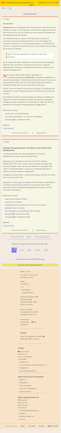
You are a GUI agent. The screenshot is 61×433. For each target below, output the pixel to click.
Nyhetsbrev (24, 324)
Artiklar (49, 2)
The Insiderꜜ (18, 182)
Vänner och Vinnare (26, 304)
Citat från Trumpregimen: (28, 388)
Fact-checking (9, 116)
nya (24, 351)
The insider (8, 217)
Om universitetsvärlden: (28, 371)
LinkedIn (46, 250)
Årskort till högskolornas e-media (30, 336)
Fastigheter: (24, 368)
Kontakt (41, 426)
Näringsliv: (24, 362)
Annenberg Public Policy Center (15, 205)
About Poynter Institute (12, 199)
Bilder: (23, 380)
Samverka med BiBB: (26, 297)
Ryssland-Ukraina (27, 292)
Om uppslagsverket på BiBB (29, 312)
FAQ (34, 322)
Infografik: (24, 382)
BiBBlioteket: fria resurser (29, 339)
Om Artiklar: (24, 275)
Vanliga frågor (24, 322)
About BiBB (54, 426)
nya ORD (23, 400)
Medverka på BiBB (26, 299)
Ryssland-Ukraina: (27, 416)
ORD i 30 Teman (23, 405)
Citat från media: (26, 385)
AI (23, 287)
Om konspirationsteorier (42, 237)
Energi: (23, 413)
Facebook (37, 250)
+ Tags (9, 8)
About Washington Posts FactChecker (17, 211)
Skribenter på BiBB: (28, 302)
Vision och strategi (26, 309)
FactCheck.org (9, 202)
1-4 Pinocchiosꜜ (28, 169)
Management (26, 290)
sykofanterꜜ (38, 88)
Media (29, 237)
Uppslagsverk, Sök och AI (28, 314)
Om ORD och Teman (26, 277)
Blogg (23, 426)
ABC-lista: (21, 354)
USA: (22, 419)
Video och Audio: (26, 391)
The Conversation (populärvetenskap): (33, 365)
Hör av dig (41, 259)
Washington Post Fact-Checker (15, 208)
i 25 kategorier (25, 357)
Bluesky (29, 250)
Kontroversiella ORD (17, 237)
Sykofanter (8, 119)
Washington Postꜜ (9, 161)
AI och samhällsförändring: (29, 410)
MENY (32, 5)
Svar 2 (10, 54)
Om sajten (31, 426)
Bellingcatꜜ (7, 182)
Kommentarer (24, 319)
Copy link (21, 250)
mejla (46, 244)
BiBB (17, 2)
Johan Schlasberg (8, 128)
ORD (57, 2)
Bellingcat (8, 214)
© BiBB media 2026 (11, 426)
